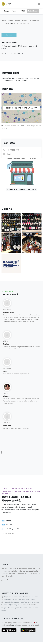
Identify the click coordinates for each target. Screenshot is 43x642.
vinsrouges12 (8, 312)
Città (22, 11)
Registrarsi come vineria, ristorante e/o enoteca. (21, 597)
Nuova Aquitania (35, 21)
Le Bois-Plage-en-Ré (12, 23)
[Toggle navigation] (39, 3)
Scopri (7, 11)
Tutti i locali (33, 11)
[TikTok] (5, 580)
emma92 (7, 425)
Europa (17, 21)
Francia (25, 21)
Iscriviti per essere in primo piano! (22, 189)
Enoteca (9, 35)
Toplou (6, 344)
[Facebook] (7, 580)
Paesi (14, 11)
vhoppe (6, 396)
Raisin (4, 21)
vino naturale (28, 622)
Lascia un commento (11, 452)
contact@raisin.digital (11, 605)
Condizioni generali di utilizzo (18, 608)
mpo (5, 371)
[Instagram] (2, 580)
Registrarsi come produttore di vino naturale (19, 600)
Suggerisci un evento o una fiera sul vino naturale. (21, 602)
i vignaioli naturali (27, 568)
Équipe (4, 608)
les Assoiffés (9, 533)
